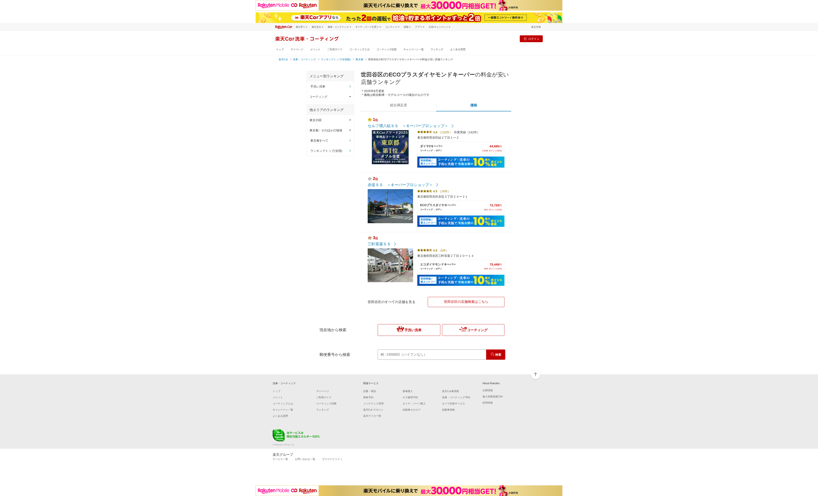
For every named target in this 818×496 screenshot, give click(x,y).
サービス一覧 (280, 459)
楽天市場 (536, 27)
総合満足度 (398, 105)
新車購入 (408, 391)
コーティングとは (359, 49)
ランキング (437, 49)
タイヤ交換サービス (453, 403)
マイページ (297, 49)
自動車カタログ (412, 409)
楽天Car (283, 59)
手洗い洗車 (317, 86)
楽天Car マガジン (373, 409)
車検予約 (368, 397)
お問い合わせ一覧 (305, 459)
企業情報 (487, 390)
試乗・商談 (369, 391)
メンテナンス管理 (373, 403)
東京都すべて (319, 140)
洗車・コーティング (304, 59)
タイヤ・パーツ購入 (414, 403)
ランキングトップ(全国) (326, 150)
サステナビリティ (332, 459)
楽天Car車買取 (450, 391)
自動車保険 (448, 409)
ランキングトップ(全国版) (336, 59)
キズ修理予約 (410, 397)
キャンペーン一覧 (413, 49)
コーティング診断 (386, 49)
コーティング (477, 330)
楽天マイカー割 (372, 415)
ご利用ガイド (335, 49)
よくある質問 (457, 49)
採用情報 (487, 402)
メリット (315, 49)
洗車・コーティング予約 (456, 397)
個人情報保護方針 (492, 396)
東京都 (359, 59)
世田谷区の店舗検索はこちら (466, 301)
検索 (498, 354)
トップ (280, 49)
